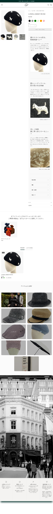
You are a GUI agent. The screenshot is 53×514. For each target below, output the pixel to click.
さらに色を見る (8, 277)
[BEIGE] (38, 21)
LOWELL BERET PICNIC (7, 274)
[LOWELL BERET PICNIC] (3, 37)
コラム (2, 504)
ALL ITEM (33, 10)
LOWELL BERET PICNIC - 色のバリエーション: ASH (2, 277)
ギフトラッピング (5, 238)
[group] (26, 1)
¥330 (2, 240)
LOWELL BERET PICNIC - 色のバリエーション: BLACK (1, 277)
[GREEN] (35, 21)
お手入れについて (4, 501)
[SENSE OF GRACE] (26, 4)
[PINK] (44, 21)
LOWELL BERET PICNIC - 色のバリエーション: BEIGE (5, 277)
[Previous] (3, 22)
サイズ (29, 202)
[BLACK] (30, 21)
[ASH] (32, 21)
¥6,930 (2, 276)
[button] (48, 5)
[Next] (22, 22)
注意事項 (30, 205)
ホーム (29, 10)
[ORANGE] (41, 21)
